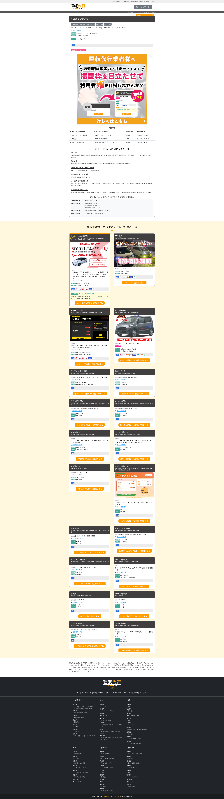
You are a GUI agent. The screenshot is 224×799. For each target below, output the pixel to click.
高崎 (106, 715)
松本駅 (144, 729)
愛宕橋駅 (132, 184)
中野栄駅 (127, 163)
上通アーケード (132, 767)
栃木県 (102, 709)
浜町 (137, 763)
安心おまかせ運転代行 (79, 19)
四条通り (76, 763)
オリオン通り (105, 711)
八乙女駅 (79, 184)
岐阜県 (129, 732)
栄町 (101, 726)
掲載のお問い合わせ (140, 693)
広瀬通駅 (118, 184)
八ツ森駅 (148, 155)
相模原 (120, 737)
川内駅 (88, 192)
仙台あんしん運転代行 (124, 528)
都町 (129, 772)
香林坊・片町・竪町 (133, 715)
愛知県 (129, 741)
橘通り (136, 777)
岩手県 (75, 715)
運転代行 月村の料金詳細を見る (134, 393)
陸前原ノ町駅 (97, 163)
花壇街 (108, 731)
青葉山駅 (83, 192)
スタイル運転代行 (122, 432)
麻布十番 (117, 731)
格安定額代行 (76, 432)
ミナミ (80, 767)
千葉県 (102, 723)
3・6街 (87, 706)
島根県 (102, 756)
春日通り (134, 725)
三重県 (75, 752)
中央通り (130, 729)
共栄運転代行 (76, 466)
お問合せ (108, 693)
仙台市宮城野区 (91, 24)
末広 (90, 708)
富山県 (129, 709)
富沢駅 (78, 185)
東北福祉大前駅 (95, 155)
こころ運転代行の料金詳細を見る (90, 425)
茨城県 (102, 704)
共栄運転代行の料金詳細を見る (90, 489)
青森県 (75, 711)
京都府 (75, 761)
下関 (102, 772)
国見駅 (101, 155)
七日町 (76, 731)
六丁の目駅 (144, 192)
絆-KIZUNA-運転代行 (79, 371)
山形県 (75, 729)
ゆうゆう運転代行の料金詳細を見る (90, 646)
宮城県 (142, 12)
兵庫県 (75, 770)
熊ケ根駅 (127, 155)
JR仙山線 (74, 152)
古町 (129, 706)
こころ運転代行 (77, 401)
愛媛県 (102, 784)
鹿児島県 (129, 779)
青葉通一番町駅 (111, 192)
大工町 (103, 706)
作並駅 (143, 155)
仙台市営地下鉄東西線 (79, 189)
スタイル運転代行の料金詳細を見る (134, 459)
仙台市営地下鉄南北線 (79, 181)
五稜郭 (86, 708)
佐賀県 (129, 756)
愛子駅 (116, 155)
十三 (84, 767)
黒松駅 (83, 184)
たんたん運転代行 (122, 401)
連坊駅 (128, 192)
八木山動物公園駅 (75, 192)
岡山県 (102, 761)
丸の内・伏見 (137, 743)
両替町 (135, 738)
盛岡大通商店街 (78, 717)
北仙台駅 (83, 155)
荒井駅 (149, 192)
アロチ (80, 781)
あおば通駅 (74, 163)
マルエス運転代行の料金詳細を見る (134, 650)
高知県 (102, 789)
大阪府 (75, 766)
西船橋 (103, 725)
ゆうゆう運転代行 (78, 623)
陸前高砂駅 (121, 163)
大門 (82, 708)
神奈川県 (102, 736)
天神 (136, 754)
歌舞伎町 (102, 733)
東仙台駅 (93, 170)
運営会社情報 (128, 693)
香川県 (102, 779)
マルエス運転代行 (122, 623)
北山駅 (88, 155)
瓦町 (102, 781)
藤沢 (105, 739)
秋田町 (103, 777)
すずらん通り (76, 708)
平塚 (113, 737)
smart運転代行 (84, 236)
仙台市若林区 (99, 24)
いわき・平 (85, 736)
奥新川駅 (73, 157)
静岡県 (129, 737)
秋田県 (75, 725)
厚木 (116, 737)
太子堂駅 (79, 170)
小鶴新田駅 (109, 163)
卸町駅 (138, 192)
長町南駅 (73, 185)
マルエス (118, 236)
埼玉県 (102, 718)
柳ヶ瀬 (130, 734)
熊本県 (129, 766)
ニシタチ (130, 777)
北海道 (75, 704)
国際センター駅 (95, 192)
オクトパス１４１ (78, 528)
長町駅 (83, 170)
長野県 (129, 727)
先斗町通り (83, 763)
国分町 (76, 722)
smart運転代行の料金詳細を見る (90, 303)
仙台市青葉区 (75, 24)
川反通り (76, 726)
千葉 (116, 725)
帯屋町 (103, 791)
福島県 (75, 734)
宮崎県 (129, 775)
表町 (109, 763)
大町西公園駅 (103, 192)
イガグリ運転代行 (122, 466)
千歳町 (139, 738)
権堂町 (136, 729)
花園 (91, 706)
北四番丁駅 (104, 184)
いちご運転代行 (121, 560)
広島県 (102, 766)
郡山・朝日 (77, 736)
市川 (113, 725)
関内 (106, 737)
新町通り (86, 713)
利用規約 (101, 693)
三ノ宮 (76, 772)
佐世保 (133, 763)
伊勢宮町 (111, 758)
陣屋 (93, 736)
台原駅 (93, 184)
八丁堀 (103, 767)
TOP (78, 693)
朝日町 (103, 754)
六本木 (112, 731)
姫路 (80, 772)
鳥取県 (102, 752)
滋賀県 (75, 756)
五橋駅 (127, 184)
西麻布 (103, 731)
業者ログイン (117, 693)
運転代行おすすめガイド (134, 12)
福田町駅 (115, 163)
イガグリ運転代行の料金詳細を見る (134, 521)
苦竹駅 (103, 163)
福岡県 (129, 752)
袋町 (140, 729)
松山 (129, 786)
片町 (129, 720)
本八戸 (76, 713)
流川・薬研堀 (109, 767)
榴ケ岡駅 (84, 163)
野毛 (102, 737)
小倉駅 (140, 754)
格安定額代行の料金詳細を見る (90, 459)
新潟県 (129, 704)
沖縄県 (129, 784)
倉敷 (106, 763)
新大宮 (76, 777)
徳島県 (102, 775)
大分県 (129, 770)
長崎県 (129, 761)
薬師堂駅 (133, 192)
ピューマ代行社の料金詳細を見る (90, 364)
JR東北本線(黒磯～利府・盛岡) (82, 167)
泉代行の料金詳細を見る (89, 616)
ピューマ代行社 (77, 310)
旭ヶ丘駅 (88, 184)
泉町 (111, 711)
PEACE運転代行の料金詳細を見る (134, 616)
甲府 (129, 725)
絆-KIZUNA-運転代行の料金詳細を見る (89, 393)
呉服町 (130, 738)
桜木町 (130, 711)
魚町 (87, 772)
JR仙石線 (74, 161)
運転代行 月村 (121, 371)
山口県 (102, 770)
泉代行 (73, 594)
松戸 (107, 725)
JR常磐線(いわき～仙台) (80, 174)
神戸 (84, 772)
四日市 (76, 754)
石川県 (129, 713)
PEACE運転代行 (121, 594)
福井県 (129, 718)
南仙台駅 (73, 170)
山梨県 (129, 723)
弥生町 (108, 754)
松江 (102, 758)
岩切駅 (97, 170)
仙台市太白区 (107, 24)
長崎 (129, 763)
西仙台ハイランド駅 (136, 155)
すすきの (76, 706)
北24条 (82, 706)
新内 (75, 781)
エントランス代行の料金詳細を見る (90, 583)
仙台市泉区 (82, 24)
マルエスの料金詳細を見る (134, 282)
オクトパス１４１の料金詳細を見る (90, 552)
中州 (133, 754)
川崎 (109, 737)
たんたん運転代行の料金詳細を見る (134, 425)
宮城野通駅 (123, 192)
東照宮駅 (77, 155)
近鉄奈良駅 (82, 777)
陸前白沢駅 (122, 155)
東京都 (102, 729)
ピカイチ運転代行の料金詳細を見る (134, 360)
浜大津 (76, 758)
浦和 (109, 720)
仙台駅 (73, 155)
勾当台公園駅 (111, 184)
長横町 (81, 713)
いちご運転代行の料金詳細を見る (134, 586)
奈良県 (75, 775)
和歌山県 (75, 779)
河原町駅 (137, 184)
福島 (90, 736)
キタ (75, 767)
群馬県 (102, 713)
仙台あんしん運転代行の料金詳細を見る (134, 551)
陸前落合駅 (111, 155)
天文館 (130, 781)
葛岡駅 (105, 155)
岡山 (102, 763)
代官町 (106, 758)
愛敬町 (130, 758)
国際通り (134, 786)
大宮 (102, 720)
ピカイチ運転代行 (122, 310)
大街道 (103, 786)
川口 (106, 720)
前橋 (102, 715)
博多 (129, 754)
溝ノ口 (101, 739)
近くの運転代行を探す (89, 693)
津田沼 (120, 725)
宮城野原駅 (90, 163)
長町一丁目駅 (144, 184)
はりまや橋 (109, 791)
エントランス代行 (78, 560)
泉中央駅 (73, 184)
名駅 (131, 743)
